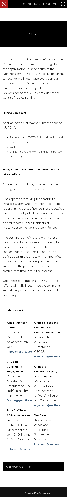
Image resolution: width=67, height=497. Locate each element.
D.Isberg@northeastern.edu (25, 400)
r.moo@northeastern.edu (23, 351)
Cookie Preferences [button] (37, 493)
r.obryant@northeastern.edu (26, 448)
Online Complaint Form (19, 466)
